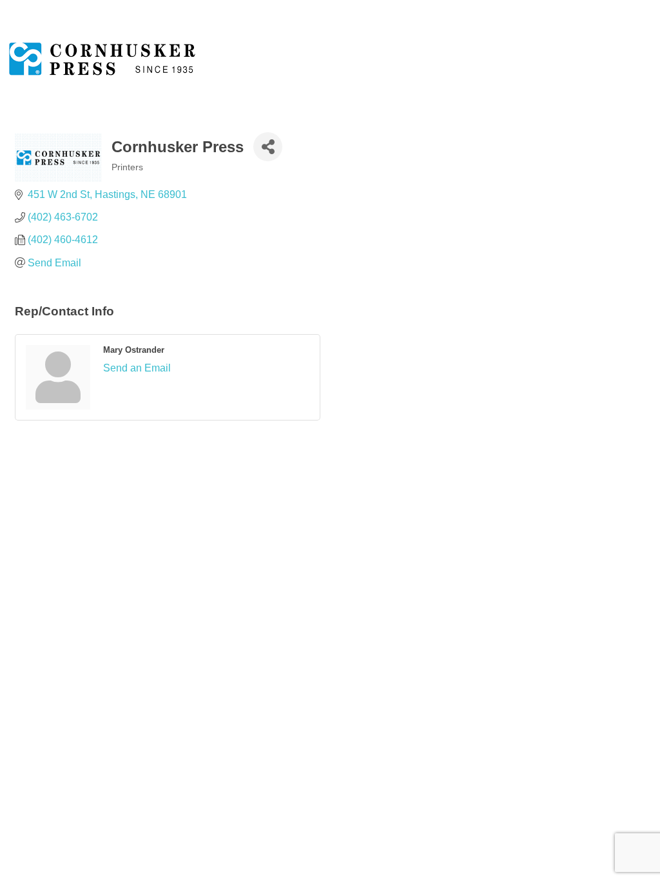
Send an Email (137, 367)
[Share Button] (267, 146)
